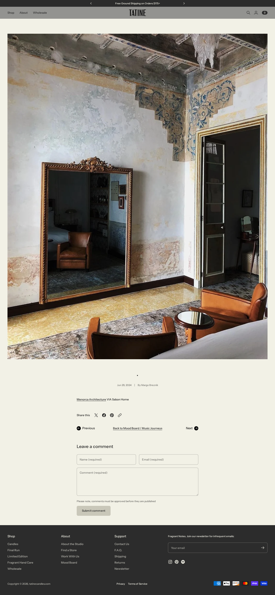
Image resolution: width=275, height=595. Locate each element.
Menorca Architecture (91, 399)
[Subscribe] (263, 548)
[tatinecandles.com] (137, 13)
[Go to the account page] (256, 12)
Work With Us (70, 556)
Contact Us (121, 544)
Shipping (120, 556)
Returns (119, 562)
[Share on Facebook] (104, 415)
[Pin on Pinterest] (112, 415)
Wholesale (14, 568)
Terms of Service (137, 583)
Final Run (13, 550)
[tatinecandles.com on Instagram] (170, 562)
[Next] (184, 3)
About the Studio (72, 544)
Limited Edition (17, 556)
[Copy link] (119, 415)
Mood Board (69, 562)
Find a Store (69, 550)
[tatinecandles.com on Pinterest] (176, 562)
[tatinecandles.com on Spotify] (183, 562)
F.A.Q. (118, 550)
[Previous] (91, 3)
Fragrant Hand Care (20, 562)
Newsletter (121, 568)
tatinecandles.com (39, 583)
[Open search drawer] (248, 12)
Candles (12, 544)
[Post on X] (96, 415)
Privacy (121, 583)
